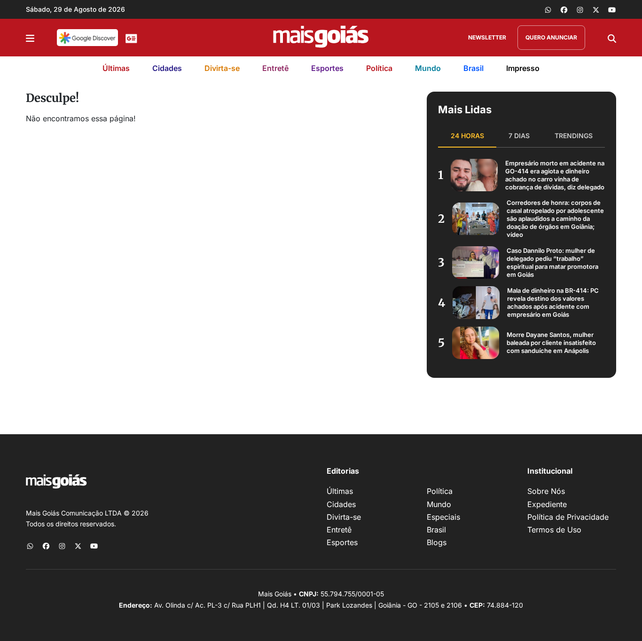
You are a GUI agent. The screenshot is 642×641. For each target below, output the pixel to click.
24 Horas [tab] (467, 136)
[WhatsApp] (548, 9)
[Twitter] (596, 9)
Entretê (275, 68)
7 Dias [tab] (519, 136)
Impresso (523, 68)
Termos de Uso (554, 529)
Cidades (167, 68)
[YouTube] (612, 9)
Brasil (473, 68)
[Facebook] (564, 9)
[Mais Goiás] (321, 37)
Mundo (428, 68)
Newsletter (487, 37)
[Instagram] (580, 9)
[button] (30, 37)
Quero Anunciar (551, 37)
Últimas (116, 68)
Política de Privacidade (568, 517)
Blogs (436, 542)
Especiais (443, 517)
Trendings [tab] (574, 136)
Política (379, 68)
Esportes (327, 68)
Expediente (547, 504)
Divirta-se (222, 68)
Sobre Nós (546, 491)
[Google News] (131, 37)
